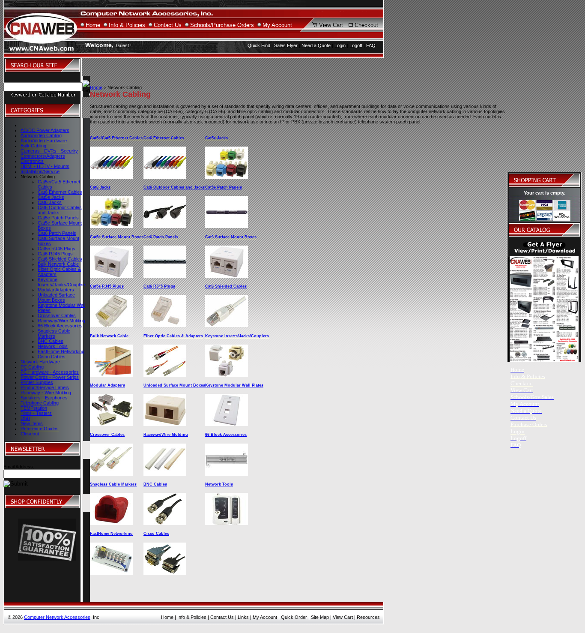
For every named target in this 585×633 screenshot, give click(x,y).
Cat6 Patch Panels (57, 233)
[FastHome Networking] (111, 573)
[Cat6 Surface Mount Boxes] (226, 276)
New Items (32, 423)
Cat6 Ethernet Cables (60, 192)
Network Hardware (40, 361)
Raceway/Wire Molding (61, 320)
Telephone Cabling (40, 402)
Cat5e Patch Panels (58, 217)
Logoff (355, 45)
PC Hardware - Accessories (50, 372)
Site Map (320, 617)
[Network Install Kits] (226, 523)
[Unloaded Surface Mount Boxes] (164, 424)
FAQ (371, 45)
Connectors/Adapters (43, 156)
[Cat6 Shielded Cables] (226, 325)
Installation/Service (40, 171)
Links (243, 617)
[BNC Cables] (164, 523)
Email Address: (18, 466)
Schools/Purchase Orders (222, 25)
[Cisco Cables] (164, 573)
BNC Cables (50, 341)
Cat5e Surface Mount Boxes (116, 237)
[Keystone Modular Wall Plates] (226, 424)
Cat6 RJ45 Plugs (55, 253)
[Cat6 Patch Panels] (164, 276)
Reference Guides (40, 428)
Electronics (32, 161)
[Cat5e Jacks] (226, 177)
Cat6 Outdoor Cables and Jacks (174, 187)
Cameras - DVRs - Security (49, 150)
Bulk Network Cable (58, 264)
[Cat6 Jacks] (111, 226)
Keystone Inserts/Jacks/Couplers (62, 282)
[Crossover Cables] (111, 474)
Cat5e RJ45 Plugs (56, 248)
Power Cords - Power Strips (50, 377)
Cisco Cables (52, 356)
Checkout (366, 25)
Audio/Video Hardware (44, 140)
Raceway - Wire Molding (46, 392)
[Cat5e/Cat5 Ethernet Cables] (111, 177)
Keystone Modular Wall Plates (234, 385)
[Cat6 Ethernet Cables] (164, 177)
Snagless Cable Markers (54, 333)
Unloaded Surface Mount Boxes (56, 297)
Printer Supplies (37, 382)
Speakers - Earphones (44, 397)
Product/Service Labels (45, 387)
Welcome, (99, 45)
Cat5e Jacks (51, 197)
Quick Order (294, 617)
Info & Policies (127, 25)
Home (93, 25)
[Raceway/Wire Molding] (164, 474)
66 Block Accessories (60, 325)
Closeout (30, 433)
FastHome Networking (61, 351)
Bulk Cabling (33, 145)
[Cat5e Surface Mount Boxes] (111, 276)
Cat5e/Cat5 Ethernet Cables (116, 138)
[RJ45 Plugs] (111, 325)
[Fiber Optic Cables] (164, 375)
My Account (277, 25)
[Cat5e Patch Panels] (226, 226)
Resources (368, 617)
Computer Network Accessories (57, 617)
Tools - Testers (36, 413)
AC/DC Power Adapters (45, 130)
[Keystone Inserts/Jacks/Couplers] (226, 375)
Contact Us (168, 25)
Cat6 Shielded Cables (60, 258)
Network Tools (53, 346)
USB (25, 418)
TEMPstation (34, 408)
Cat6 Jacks (50, 202)
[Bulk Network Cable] (111, 375)
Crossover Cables (57, 315)
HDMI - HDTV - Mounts (45, 166)
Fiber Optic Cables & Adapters (173, 336)
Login (340, 45)
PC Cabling (32, 366)
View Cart (331, 25)
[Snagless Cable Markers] (111, 523)
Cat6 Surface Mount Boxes (231, 237)
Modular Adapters (56, 289)
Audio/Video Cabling (41, 135)
